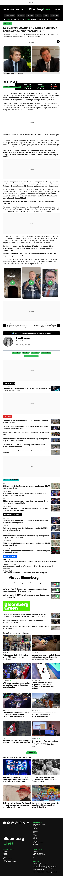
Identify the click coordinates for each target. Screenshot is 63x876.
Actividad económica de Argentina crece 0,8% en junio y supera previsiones (15, 657)
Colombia (35, 830)
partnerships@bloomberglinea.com (41, 865)
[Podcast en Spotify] (28, 823)
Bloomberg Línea (46, 352)
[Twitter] (20, 345)
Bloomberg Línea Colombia (31, 356)
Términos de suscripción (39, 854)
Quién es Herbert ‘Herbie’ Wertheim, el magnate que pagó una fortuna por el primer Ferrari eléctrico (17, 805)
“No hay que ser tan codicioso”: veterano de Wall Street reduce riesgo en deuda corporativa (18, 326)
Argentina (35, 828)
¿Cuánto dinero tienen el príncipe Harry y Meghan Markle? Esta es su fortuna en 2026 (44, 779)
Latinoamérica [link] (54, 15)
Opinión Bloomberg (10, 556)
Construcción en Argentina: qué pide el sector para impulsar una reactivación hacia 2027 (45, 715)
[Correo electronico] (17, 345)
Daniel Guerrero (9, 77)
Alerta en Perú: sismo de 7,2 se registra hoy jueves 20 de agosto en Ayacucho (17, 742)
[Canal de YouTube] (12, 823)
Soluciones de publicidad (39, 869)
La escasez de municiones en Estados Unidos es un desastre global (25, 573)
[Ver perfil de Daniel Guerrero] (9, 342)
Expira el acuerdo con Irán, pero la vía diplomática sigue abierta (25, 583)
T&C (34, 857)
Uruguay (35, 838)
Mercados (7, 23)
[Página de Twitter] (8, 823)
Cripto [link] (45, 15)
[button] (58, 41)
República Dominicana (38, 842)
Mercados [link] (30, 15)
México (34, 827)
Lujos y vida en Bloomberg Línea (17, 757)
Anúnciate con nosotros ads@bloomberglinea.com (45, 866)
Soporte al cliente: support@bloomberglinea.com (44, 867)
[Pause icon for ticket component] (4, 19)
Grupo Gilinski (35, 352)
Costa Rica (35, 840)
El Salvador (35, 841)
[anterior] (4, 325)
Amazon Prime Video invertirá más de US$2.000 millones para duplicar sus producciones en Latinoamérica (16, 779)
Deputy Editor (20, 341)
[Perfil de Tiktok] (24, 823)
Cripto (4, 857)
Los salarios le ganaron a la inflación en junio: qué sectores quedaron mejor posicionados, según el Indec (46, 657)
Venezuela (35, 831)
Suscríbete (35, 851)
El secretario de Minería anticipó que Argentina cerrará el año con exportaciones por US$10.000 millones (45, 744)
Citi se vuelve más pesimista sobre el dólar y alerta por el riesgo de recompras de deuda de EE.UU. (16, 714)
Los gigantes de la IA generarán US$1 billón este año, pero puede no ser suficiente (30, 561)
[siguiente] (58, 325)
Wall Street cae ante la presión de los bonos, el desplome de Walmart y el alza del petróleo (16, 685)
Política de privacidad (38, 853)
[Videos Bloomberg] (31, 578)
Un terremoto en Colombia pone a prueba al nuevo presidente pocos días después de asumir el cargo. (25, 590)
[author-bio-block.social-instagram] (23, 345)
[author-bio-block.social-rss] (29, 345)
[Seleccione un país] (22, 9)
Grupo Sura (25, 352)
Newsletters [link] (21, 15)
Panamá (35, 837)
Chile (34, 832)
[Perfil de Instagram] (16, 823)
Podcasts (5, 860)
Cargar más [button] (31, 752)
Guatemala (35, 844)
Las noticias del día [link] (9, 15)
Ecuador (35, 835)
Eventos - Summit (37, 863)
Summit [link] (38, 15)
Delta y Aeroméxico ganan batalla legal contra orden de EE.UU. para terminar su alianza (45, 326)
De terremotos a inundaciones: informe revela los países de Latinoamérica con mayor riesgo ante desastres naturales (24, 615)
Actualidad (5, 856)
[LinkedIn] (26, 345)
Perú (34, 834)
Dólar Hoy (5, 854)
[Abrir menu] (4, 9)
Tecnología (35, 856)
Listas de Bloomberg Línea (9, 861)
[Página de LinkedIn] (20, 823)
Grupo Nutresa (16, 352)
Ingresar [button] (57, 9)
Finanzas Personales (8, 858)
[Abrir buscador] (8, 9)
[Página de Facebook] (4, 823)
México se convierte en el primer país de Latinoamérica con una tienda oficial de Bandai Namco (45, 805)
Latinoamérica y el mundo (39, 824)
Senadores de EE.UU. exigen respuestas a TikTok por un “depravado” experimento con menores (43, 686)
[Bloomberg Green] (31, 606)
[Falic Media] (57, 11)
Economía (5, 851)
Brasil (34, 825)
